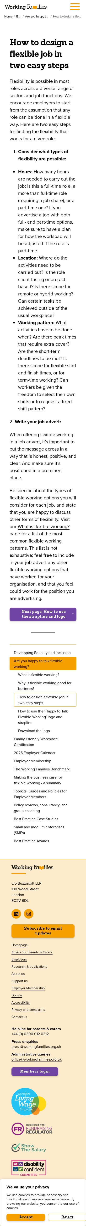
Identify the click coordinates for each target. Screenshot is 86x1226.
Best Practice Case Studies (36, 818)
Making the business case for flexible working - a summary (38, 779)
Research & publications (29, 966)
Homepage (19, 945)
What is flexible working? (44, 526)
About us (18, 973)
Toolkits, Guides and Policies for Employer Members (40, 793)
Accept (26, 1217)
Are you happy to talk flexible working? (37, 16)
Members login (35, 1071)
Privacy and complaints (28, 1009)
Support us (19, 980)
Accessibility (20, 1002)
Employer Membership (32, 760)
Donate (16, 995)
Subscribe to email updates (43, 931)
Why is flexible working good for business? (44, 685)
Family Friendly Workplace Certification (36, 741)
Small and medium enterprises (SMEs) (39, 829)
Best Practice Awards (31, 840)
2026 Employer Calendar (34, 752)
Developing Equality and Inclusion (42, 652)
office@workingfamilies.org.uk (36, 1059)
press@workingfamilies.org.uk (36, 1046)
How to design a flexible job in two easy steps (43, 699)
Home (8, 16)
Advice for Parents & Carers (32, 952)
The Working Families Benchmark (42, 769)
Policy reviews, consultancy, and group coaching (41, 807)
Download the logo (34, 730)
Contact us (19, 1016)
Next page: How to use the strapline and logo (44, 614)
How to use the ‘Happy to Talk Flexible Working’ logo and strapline (43, 716)
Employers (18, 16)
